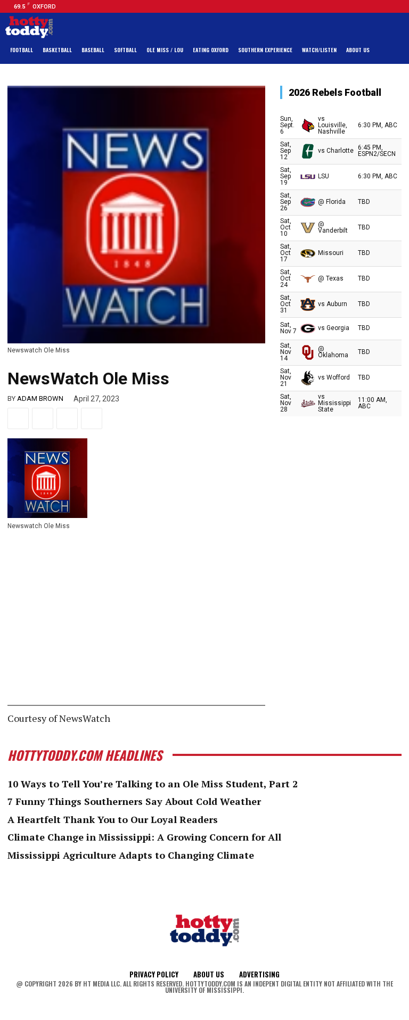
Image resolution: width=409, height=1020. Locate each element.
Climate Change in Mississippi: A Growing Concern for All (144, 836)
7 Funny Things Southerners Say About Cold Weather (134, 801)
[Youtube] (400, 6)
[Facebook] (361, 6)
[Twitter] (387, 6)
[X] (42, 418)
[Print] (91, 418)
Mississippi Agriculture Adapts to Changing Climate (130, 855)
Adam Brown (40, 398)
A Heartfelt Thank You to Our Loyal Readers (112, 819)
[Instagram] (374, 6)
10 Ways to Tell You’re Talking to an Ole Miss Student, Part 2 (152, 783)
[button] (393, 50)
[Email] (67, 418)
